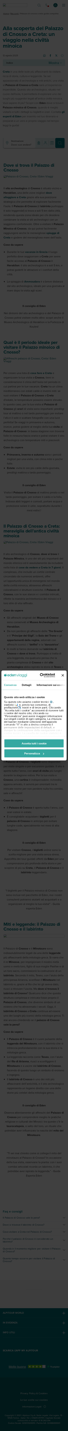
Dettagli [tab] (26, 684)
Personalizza (32, 753)
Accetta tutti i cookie (34, 743)
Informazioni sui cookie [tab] (51, 684)
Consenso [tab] (10, 684)
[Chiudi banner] (63, 675)
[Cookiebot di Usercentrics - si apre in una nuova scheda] (41, 675)
